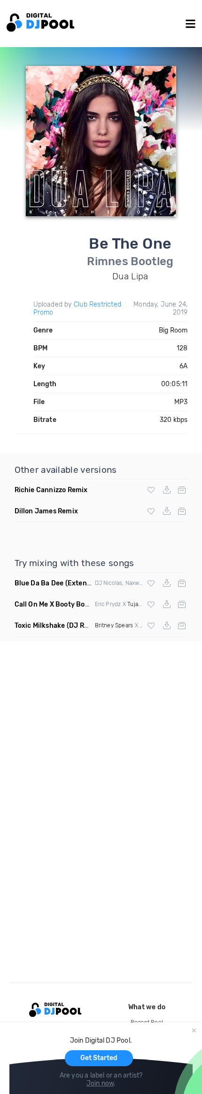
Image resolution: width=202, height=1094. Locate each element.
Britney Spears (114, 625)
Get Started (98, 1058)
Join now (100, 1083)
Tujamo (137, 604)
